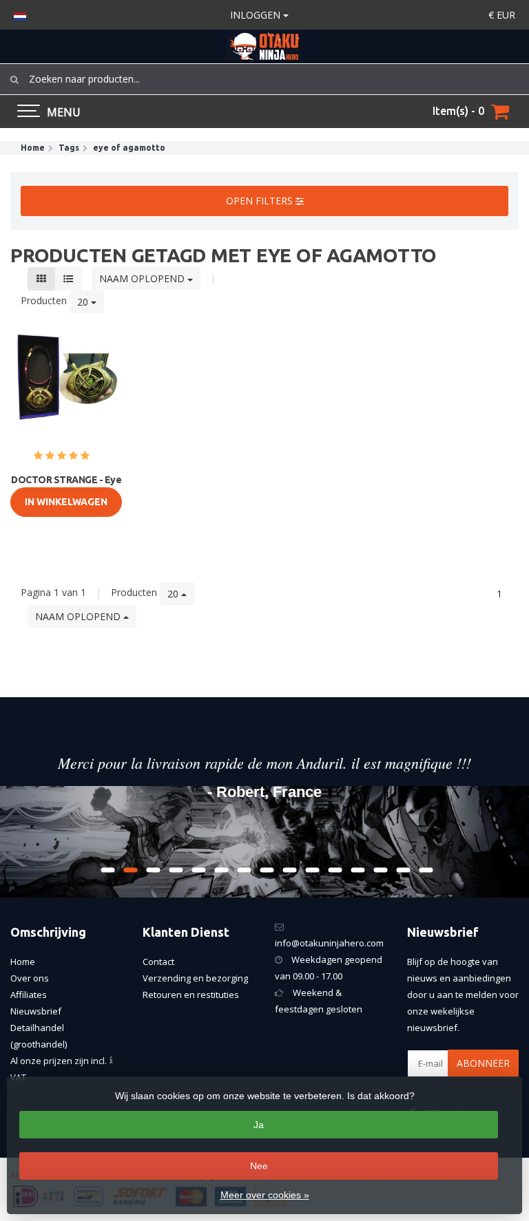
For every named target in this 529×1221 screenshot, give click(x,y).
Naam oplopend (143, 278)
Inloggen (256, 14)
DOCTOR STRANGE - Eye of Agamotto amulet (66, 486)
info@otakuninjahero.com (329, 943)
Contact (158, 961)
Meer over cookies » (264, 1194)
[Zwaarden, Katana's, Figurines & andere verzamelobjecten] (264, 46)
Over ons (29, 978)
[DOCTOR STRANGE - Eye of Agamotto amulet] (66, 382)
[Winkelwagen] (500, 111)
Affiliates (28, 994)
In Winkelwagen (66, 501)
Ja (258, 1124)
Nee (259, 1165)
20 (84, 301)
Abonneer (483, 1063)
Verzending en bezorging (195, 978)
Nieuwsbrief (35, 1011)
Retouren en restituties (191, 994)
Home (22, 961)
